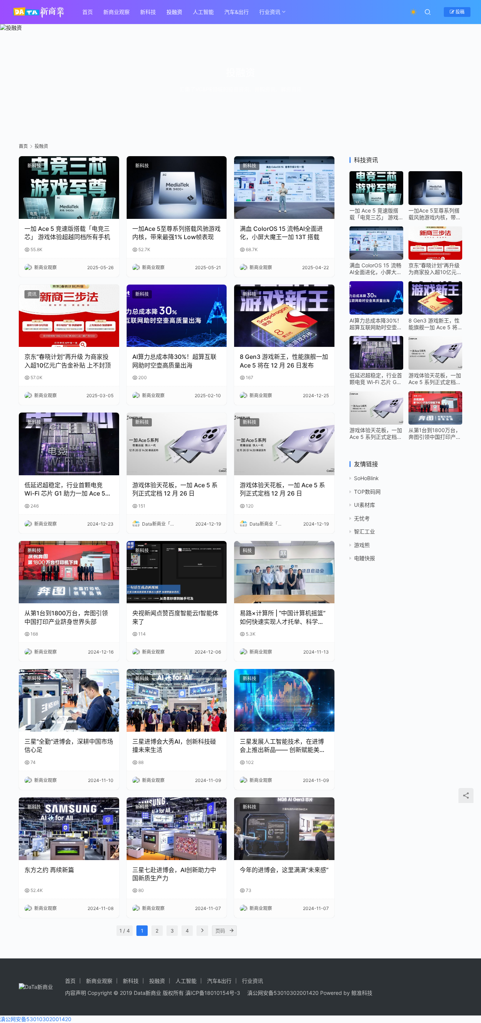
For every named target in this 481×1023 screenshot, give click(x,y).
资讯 (31, 294)
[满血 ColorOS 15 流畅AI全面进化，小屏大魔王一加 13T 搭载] (284, 187)
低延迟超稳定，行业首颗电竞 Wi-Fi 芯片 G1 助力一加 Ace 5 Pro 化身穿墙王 (64, 489)
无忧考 (362, 518)
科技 (247, 550)
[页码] (231, 930)
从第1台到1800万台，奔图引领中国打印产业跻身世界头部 (66, 617)
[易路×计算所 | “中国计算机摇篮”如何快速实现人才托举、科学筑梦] (284, 572)
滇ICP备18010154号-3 (212, 993)
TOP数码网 (367, 491)
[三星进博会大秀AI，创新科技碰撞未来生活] (177, 700)
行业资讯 (269, 12)
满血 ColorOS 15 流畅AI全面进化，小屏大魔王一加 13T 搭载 (281, 233)
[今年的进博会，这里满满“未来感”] (284, 828)
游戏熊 (362, 544)
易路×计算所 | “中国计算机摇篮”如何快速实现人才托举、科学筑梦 (282, 617)
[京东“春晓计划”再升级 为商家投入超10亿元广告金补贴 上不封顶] (69, 316)
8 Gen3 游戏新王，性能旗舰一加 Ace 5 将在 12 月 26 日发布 (284, 361)
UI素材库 (364, 505)
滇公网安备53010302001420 (283, 993)
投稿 (459, 12)
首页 (87, 12)
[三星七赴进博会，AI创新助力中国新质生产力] (177, 828)
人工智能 (203, 12)
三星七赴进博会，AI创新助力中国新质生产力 (174, 874)
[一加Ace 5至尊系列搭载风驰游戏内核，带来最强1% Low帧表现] (177, 187)
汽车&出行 (236, 12)
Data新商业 (147, 993)
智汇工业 (364, 531)
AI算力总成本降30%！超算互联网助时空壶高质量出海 (174, 361)
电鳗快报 (364, 558)
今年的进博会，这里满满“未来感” (284, 870)
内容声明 (75, 993)
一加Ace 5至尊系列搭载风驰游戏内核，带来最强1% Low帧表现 (176, 233)
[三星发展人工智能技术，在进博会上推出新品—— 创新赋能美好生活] (284, 700)
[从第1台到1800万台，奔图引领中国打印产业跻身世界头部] (69, 572)
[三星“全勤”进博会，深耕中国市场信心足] (69, 700)
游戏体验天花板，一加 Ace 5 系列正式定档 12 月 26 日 (175, 489)
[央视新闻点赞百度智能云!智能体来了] (177, 572)
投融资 (174, 12)
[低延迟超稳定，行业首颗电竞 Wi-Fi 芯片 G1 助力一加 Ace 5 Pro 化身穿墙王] (69, 444)
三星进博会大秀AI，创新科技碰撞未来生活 (174, 745)
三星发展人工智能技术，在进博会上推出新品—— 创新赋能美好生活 (282, 746)
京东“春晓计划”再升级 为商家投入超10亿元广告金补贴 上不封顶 (67, 361)
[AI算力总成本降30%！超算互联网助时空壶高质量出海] (177, 316)
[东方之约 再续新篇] (69, 828)
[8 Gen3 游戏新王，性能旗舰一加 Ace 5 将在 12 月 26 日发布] (284, 316)
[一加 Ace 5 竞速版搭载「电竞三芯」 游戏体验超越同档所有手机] (69, 187)
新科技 (148, 12)
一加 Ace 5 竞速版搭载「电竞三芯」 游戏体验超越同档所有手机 (67, 233)
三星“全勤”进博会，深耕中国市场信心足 (68, 745)
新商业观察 (116, 12)
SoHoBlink (366, 478)
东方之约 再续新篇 (49, 870)
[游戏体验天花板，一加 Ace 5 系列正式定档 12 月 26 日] (177, 444)
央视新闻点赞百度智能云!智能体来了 (175, 617)
